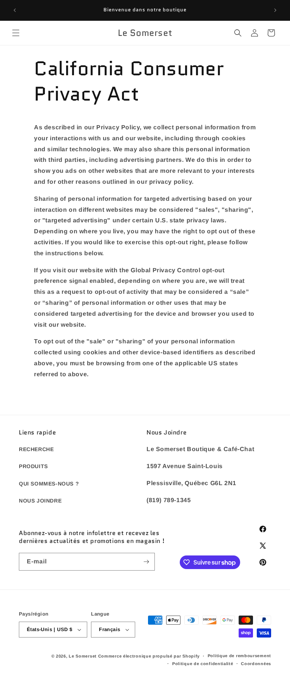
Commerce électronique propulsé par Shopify (149, 656)
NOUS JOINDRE (40, 501)
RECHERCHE (36, 449)
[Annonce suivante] (275, 10)
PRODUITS (33, 466)
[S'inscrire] (146, 562)
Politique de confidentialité (202, 663)
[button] (16, 33)
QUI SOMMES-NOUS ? (49, 484)
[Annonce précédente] (14, 10)
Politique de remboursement (239, 655)
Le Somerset (83, 656)
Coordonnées (256, 663)
